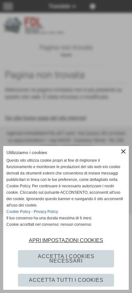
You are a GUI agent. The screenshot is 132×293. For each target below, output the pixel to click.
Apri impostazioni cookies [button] (66, 240)
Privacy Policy (46, 211)
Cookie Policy (18, 211)
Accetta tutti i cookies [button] (66, 280)
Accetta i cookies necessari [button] (66, 259)
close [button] (123, 151)
